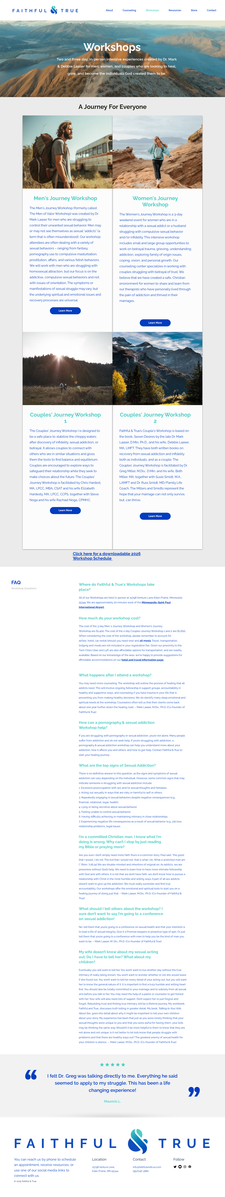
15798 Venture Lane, (103, 1167)
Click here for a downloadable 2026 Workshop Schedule (107, 556)
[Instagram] (185, 1166)
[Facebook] (189, 1166)
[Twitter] (175, 1166)
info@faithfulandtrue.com (147, 1167)
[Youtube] (180, 1166)
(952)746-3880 (141, 1171)
